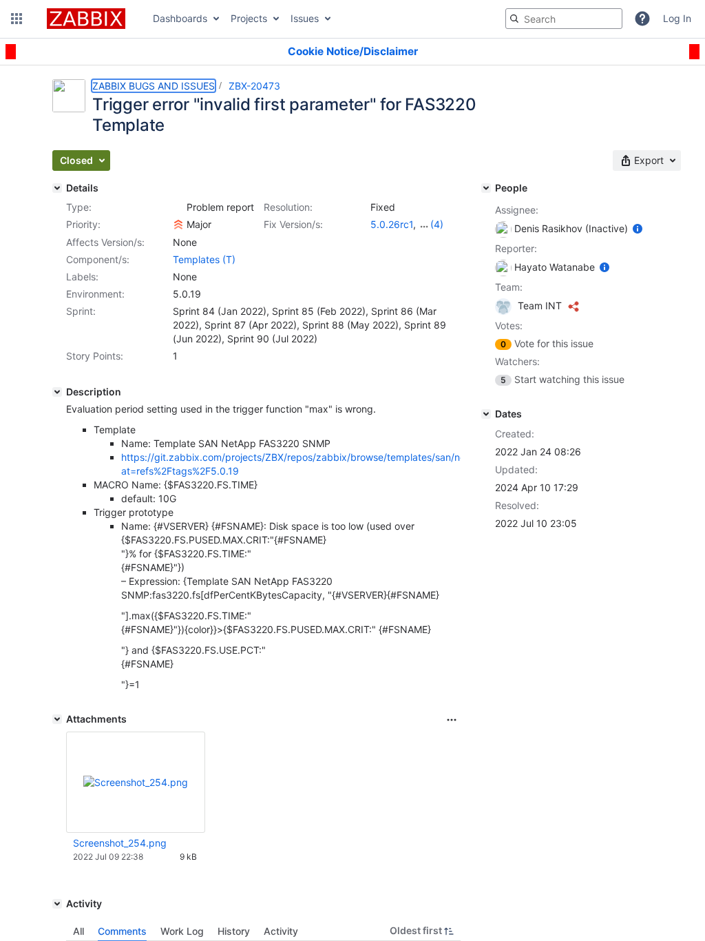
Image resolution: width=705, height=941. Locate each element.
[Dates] (486, 414)
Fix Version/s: (293, 224)
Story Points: (94, 356)
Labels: (82, 276)
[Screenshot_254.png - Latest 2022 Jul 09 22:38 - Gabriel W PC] (135, 782)
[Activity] (57, 904)
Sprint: (81, 311)
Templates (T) (204, 259)
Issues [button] (305, 18)
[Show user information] (637, 228)
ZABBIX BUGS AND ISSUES (153, 86)
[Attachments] (57, 719)
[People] (486, 188)
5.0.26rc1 (391, 224)
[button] (16, 18)
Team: (509, 287)
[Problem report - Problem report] (178, 207)
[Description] (57, 392)
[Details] (57, 188)
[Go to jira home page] (86, 18)
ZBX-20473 (254, 86)
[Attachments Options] (452, 720)
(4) (436, 224)
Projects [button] (249, 18)
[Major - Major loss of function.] (178, 224)
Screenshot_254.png (120, 843)
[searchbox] (564, 18)
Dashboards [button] (180, 18)
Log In (677, 18)
